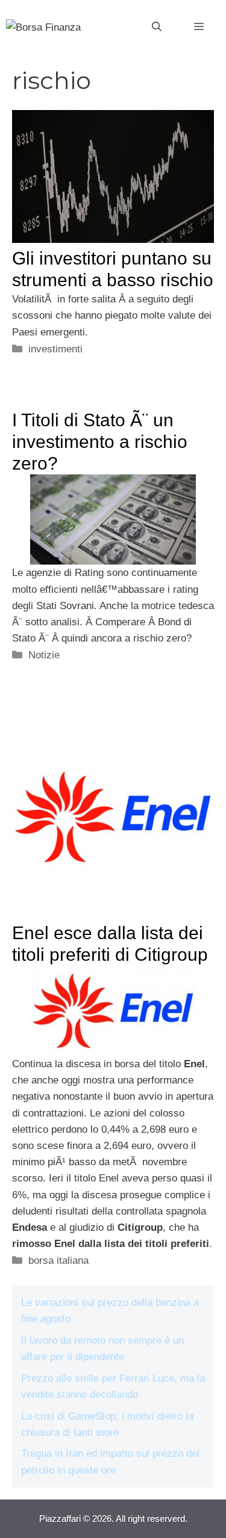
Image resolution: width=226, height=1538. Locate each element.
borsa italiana (58, 1260)
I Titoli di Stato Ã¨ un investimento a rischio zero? (99, 441)
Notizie (44, 655)
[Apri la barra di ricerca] (157, 27)
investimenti (55, 349)
